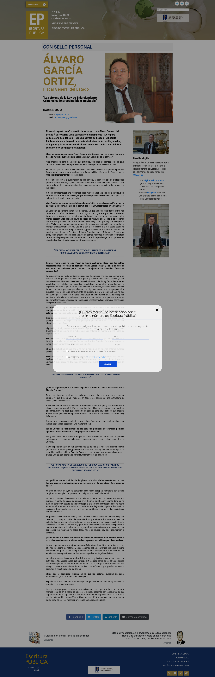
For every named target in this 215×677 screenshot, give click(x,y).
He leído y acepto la (87, 357)
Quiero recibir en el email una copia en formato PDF (92, 351)
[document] (107, 338)
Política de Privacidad (96, 357)
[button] (157, 310)
